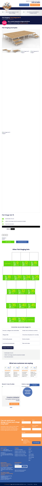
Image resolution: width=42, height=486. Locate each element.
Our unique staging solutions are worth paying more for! (7, 473)
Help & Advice (31, 455)
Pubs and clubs (26, 343)
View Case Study (14, 404)
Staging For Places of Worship (20, 452)
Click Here (34, 385)
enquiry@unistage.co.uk (7, 450)
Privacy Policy (30, 484)
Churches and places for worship (30, 334)
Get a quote (8, 241)
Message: (23, 432)
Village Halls (5, 334)
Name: (23, 420)
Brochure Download (24, 5)
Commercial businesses (8, 343)
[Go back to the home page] (7, 6)
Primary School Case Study (12, 396)
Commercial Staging (19, 449)
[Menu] (39, 8)
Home (30, 449)
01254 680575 (6, 449)
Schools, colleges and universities (11, 330)
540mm (12, 229)
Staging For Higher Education (20, 451)
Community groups (7, 339)
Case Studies (31, 454)
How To (30, 458)
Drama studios (26, 339)
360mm (8, 229)
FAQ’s (30, 452)
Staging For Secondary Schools (20, 455)
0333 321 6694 (36, 2)
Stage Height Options (7, 226)
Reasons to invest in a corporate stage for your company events (6, 465)
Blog (29, 460)
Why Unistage (31, 457)
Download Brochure (22, 241)
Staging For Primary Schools (20, 454)
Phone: (23, 426)
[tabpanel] (11, 396)
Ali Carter (9, 367)
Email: (33, 420)
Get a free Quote (35, 5)
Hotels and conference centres (30, 330)
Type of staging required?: (35, 426)
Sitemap (35, 484)
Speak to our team (24, 23)
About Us (30, 451)
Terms (25, 484)
